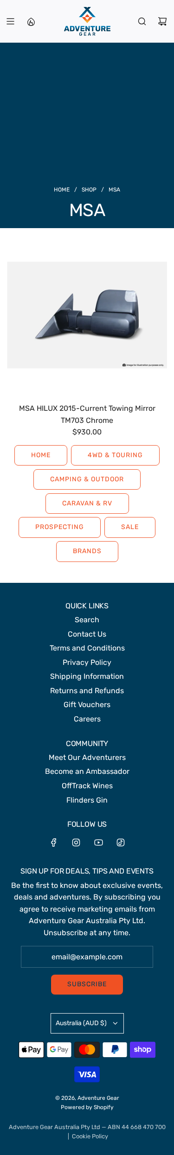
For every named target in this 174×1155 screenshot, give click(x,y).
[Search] (142, 21)
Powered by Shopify (87, 1107)
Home (41, 455)
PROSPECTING (59, 527)
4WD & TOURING (115, 455)
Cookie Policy (90, 1136)
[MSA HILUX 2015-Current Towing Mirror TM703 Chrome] (87, 315)
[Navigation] (10, 21)
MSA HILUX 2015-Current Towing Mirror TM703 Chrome (87, 414)
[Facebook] (54, 842)
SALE (130, 527)
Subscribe (87, 984)
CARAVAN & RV (87, 503)
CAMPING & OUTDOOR (87, 479)
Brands (87, 551)
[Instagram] (76, 842)
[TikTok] (120, 842)
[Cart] (162, 21)
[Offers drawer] (30, 21)
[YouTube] (98, 842)
